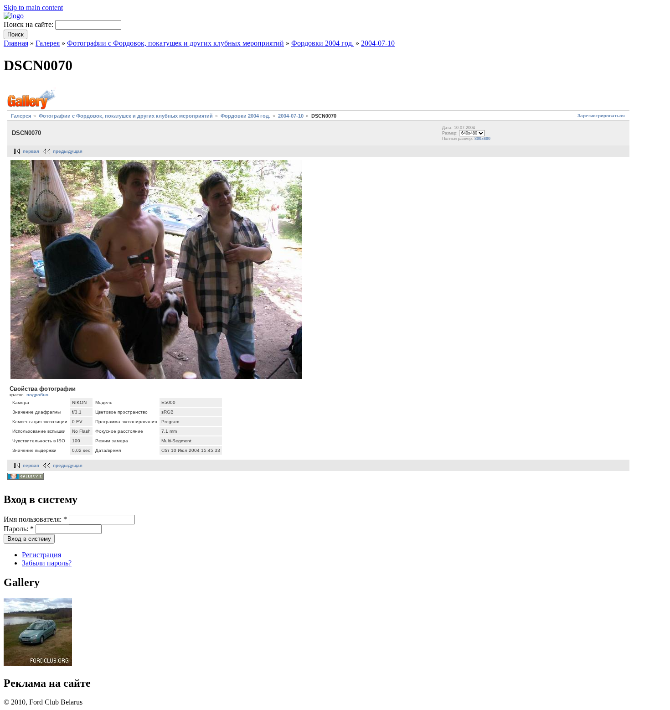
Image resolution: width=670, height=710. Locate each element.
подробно (37, 394)
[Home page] (14, 16)
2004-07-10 (378, 43)
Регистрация (41, 555)
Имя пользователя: (35, 519)
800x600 (482, 138)
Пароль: (19, 529)
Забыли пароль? (47, 563)
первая (31, 151)
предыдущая (67, 151)
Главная (16, 43)
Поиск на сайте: (29, 24)
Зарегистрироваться (601, 115)
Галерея (48, 43)
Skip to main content (33, 7)
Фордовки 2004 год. (322, 43)
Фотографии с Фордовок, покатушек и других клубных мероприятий (175, 43)
